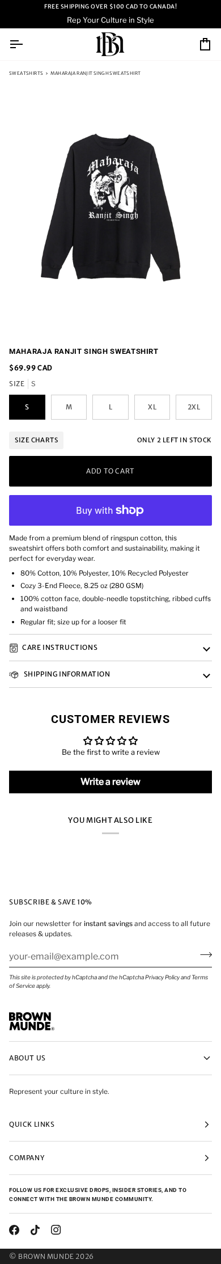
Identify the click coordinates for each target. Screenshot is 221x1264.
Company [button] (26, 1157)
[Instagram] (56, 1230)
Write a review (110, 781)
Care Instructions (59, 647)
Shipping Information (66, 674)
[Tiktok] (35, 1230)
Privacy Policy (162, 977)
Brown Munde (46, 1256)
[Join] (202, 955)
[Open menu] (26, 44)
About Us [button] (27, 1058)
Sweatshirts (26, 73)
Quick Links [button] (32, 1124)
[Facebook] (14, 1230)
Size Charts (36, 440)
